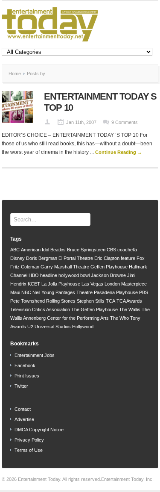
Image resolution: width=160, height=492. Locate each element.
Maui (15, 292)
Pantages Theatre (74, 292)
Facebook (25, 365)
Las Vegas (92, 283)
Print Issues (27, 375)
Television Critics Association (40, 309)
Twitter (21, 386)
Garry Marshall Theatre (65, 266)
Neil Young (43, 292)
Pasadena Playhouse (116, 292)
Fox (141, 258)
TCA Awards (129, 300)
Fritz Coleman (24, 266)
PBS (143, 292)
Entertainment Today (39, 479)
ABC (15, 249)
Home (15, 73)
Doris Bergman (41, 258)
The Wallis (129, 309)
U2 (30, 326)
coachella (127, 249)
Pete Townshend (27, 300)
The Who (119, 318)
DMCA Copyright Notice (39, 429)
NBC (26, 292)
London (112, 283)
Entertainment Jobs (35, 355)
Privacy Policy (29, 439)
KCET (34, 283)
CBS (111, 249)
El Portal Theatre (75, 258)
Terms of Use (29, 450)
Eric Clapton (106, 258)
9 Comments (124, 122)
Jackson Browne (108, 275)
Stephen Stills (91, 300)
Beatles (58, 249)
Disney (17, 258)
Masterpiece (134, 283)
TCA (110, 300)
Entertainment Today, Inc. (127, 479)
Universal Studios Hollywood (64, 326)
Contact (23, 409)
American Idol (35, 249)
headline (48, 275)
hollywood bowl (74, 275)
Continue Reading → (118, 152)
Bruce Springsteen (86, 249)
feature (128, 258)
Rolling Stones (61, 300)
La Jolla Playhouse (60, 283)
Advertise (24, 419)
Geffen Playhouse (109, 266)
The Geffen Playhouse (94, 309)
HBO (34, 275)
